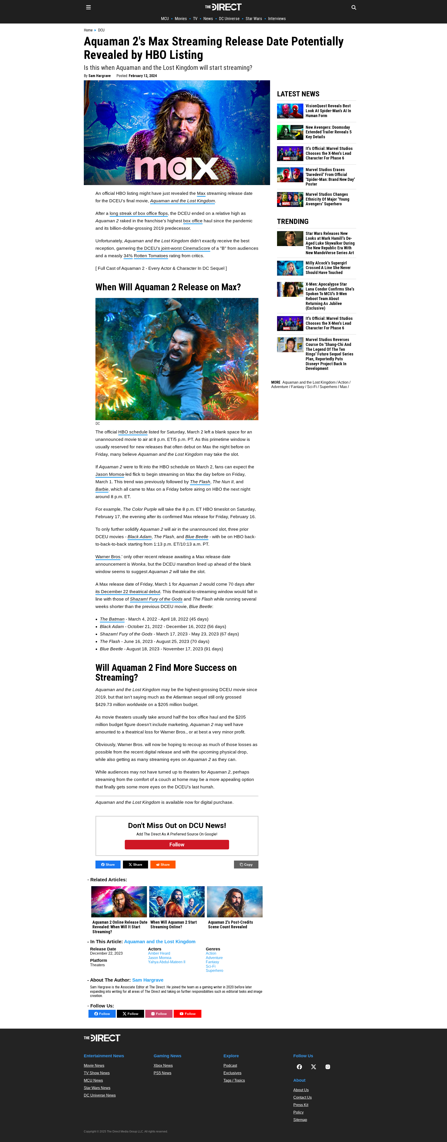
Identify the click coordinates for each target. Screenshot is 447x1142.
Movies (181, 18)
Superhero (214, 971)
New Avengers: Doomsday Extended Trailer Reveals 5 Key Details (329, 132)
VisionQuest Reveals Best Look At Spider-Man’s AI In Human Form (328, 111)
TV (195, 18)
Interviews (277, 18)
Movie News (94, 1066)
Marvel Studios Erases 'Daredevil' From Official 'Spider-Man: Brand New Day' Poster (330, 176)
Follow (104, 1014)
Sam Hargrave (99, 76)
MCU (165, 18)
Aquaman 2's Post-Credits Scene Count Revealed (230, 924)
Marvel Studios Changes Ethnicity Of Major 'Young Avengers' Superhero (327, 199)
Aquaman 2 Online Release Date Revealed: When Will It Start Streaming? (119, 927)
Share (110, 864)
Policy (298, 1112)
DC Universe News (100, 1095)
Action (211, 953)
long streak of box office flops (139, 213)
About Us (301, 1090)
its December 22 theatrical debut (127, 591)
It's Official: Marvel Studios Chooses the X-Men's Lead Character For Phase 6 (329, 153)
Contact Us (302, 1097)
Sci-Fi (211, 966)
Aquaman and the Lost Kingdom (160, 941)
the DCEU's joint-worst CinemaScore (173, 248)
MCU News (93, 1080)
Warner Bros (107, 556)
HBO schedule (133, 431)
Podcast (230, 1066)
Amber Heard (159, 953)
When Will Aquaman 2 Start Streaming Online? (173, 924)
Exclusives (232, 1073)
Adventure (214, 958)
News (208, 18)
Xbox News (163, 1066)
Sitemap (300, 1120)
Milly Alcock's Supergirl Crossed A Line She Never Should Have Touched (328, 268)
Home (88, 30)
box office (193, 220)
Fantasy (212, 962)
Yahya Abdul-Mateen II (166, 962)
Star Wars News (97, 1088)
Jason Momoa (109, 474)
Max (201, 193)
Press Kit (300, 1105)
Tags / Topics (234, 1080)
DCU (101, 30)
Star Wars (254, 18)
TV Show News (97, 1073)
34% (128, 255)
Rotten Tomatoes (151, 255)
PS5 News (162, 1073)
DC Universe (229, 18)
